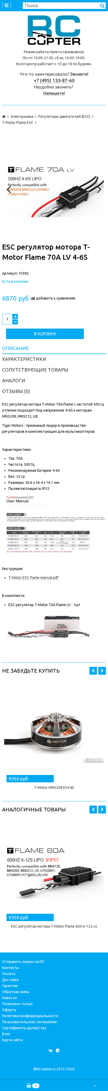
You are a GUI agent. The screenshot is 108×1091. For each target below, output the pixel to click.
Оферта (9, 1010)
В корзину (45, 333)
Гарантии (10, 986)
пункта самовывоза (67, 52)
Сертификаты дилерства (24, 1028)
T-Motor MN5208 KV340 (54, 787)
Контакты (10, 968)
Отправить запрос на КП (23, 962)
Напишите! (54, 93)
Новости (9, 998)
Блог (6, 1034)
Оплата (8, 974)
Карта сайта (12, 1040)
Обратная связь (15, 992)
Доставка (10, 980)
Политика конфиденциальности (30, 1016)
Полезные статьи (17, 1004)
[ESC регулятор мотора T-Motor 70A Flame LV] (54, 188)
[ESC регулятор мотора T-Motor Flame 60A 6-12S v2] (54, 869)
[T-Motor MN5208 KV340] (54, 730)
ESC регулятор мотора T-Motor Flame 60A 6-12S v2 (54, 926)
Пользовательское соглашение (29, 1022)
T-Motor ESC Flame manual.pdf (33, 577)
